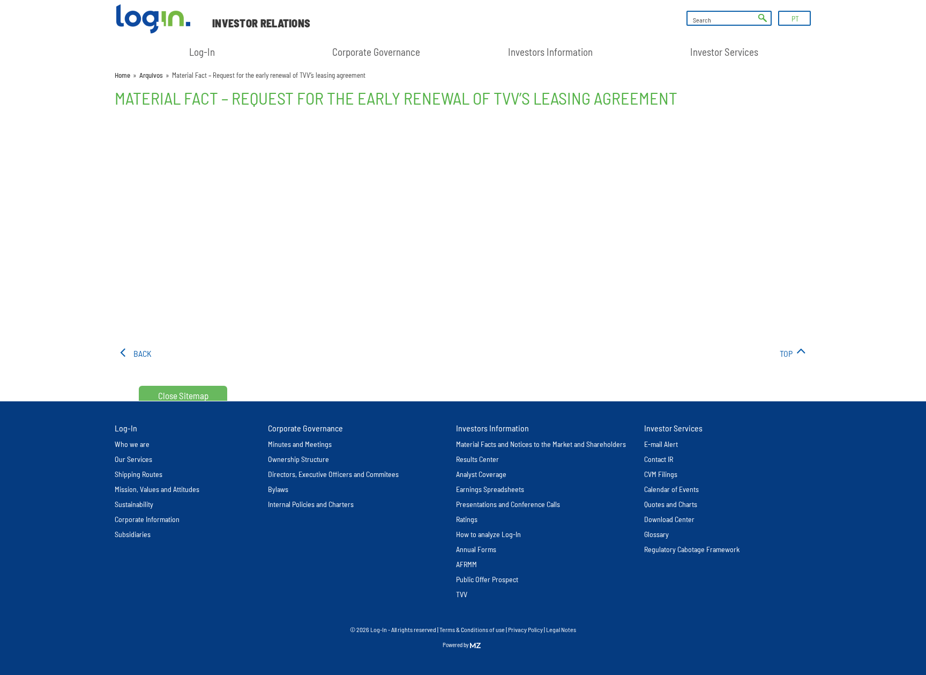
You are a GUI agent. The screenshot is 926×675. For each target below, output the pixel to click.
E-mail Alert (661, 444)
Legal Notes (561, 629)
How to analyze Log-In (488, 534)
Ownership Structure (298, 459)
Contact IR (658, 459)
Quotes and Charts (670, 504)
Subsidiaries (133, 534)
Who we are (132, 444)
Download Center (669, 519)
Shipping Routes (138, 474)
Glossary (656, 534)
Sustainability (134, 504)
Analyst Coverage (481, 474)
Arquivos (151, 75)
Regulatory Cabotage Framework (692, 549)
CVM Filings (660, 474)
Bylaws (278, 489)
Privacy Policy (525, 629)
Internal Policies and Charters (311, 504)
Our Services (133, 459)
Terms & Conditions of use (472, 629)
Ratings (466, 519)
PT (795, 18)
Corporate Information (147, 519)
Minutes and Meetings (300, 444)
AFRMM (466, 564)
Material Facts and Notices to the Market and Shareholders (541, 444)
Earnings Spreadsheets (490, 489)
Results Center (477, 459)
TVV (461, 594)
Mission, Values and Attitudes (157, 489)
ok (763, 18)
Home (122, 75)
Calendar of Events (671, 489)
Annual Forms (476, 549)
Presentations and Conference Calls (508, 504)
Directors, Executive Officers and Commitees (333, 474)
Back (142, 353)
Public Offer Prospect (487, 579)
